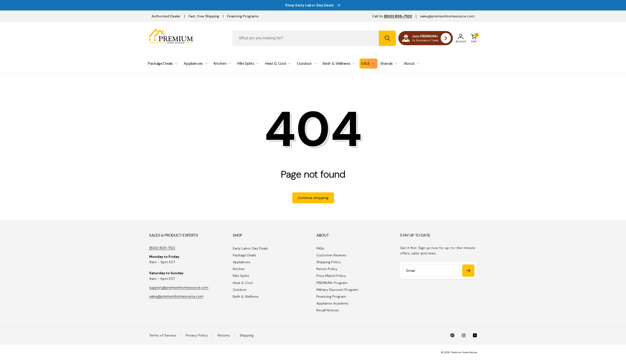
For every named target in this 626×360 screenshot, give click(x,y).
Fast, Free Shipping (204, 16)
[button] (474, 38)
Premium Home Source (464, 352)
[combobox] (314, 38)
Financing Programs (242, 16)
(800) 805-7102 (162, 248)
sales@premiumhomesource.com (447, 16)
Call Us (392, 16)
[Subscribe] (468, 270)
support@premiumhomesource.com (178, 287)
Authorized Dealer (166, 16)
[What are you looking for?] (387, 38)
